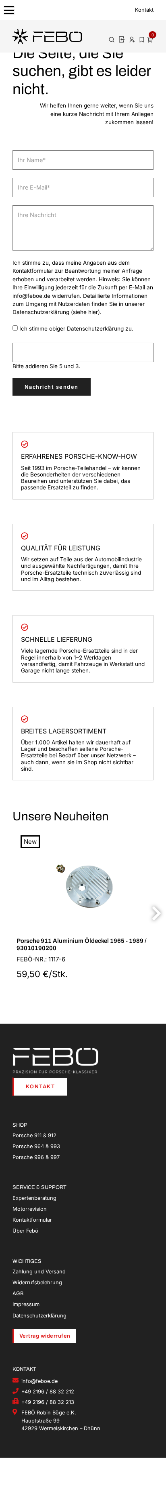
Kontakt (144, 9)
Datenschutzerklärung (39, 1316)
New (30, 841)
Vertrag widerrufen (45, 1336)
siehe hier (85, 312)
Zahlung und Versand (39, 1272)
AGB (17, 1293)
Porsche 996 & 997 (36, 1157)
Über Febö (25, 1231)
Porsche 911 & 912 (34, 1135)
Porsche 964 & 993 (36, 1146)
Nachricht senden (52, 387)
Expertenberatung (34, 1198)
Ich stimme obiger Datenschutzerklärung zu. (76, 328)
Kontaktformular (32, 1220)
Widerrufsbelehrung (37, 1282)
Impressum (25, 1304)
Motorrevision (29, 1209)
